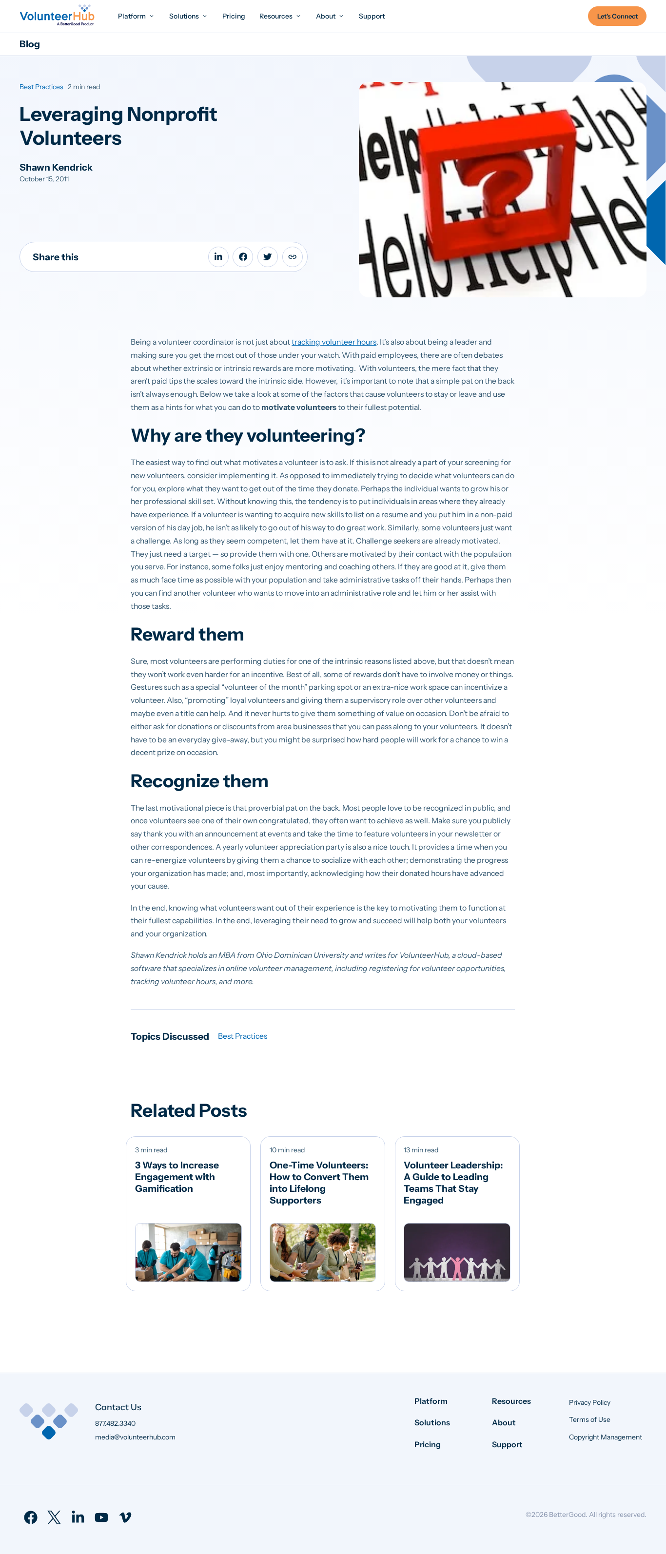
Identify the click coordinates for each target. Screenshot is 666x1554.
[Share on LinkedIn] (218, 257)
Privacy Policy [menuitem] (589, 1402)
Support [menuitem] (507, 1444)
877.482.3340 (115, 1423)
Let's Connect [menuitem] (617, 16)
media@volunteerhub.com (135, 1437)
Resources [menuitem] (511, 1401)
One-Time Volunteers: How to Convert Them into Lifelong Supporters (319, 1182)
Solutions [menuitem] (432, 1422)
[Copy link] (292, 257)
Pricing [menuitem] (427, 1444)
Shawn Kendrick (56, 167)
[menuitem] (136, 16)
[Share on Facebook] (243, 257)
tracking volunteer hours (334, 342)
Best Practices (41, 86)
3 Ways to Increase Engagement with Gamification (177, 1176)
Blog (30, 44)
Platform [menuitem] (431, 1401)
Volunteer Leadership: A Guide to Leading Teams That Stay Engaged (453, 1182)
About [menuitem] (504, 1422)
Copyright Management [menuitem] (605, 1437)
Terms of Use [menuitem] (589, 1419)
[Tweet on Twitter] (267, 257)
